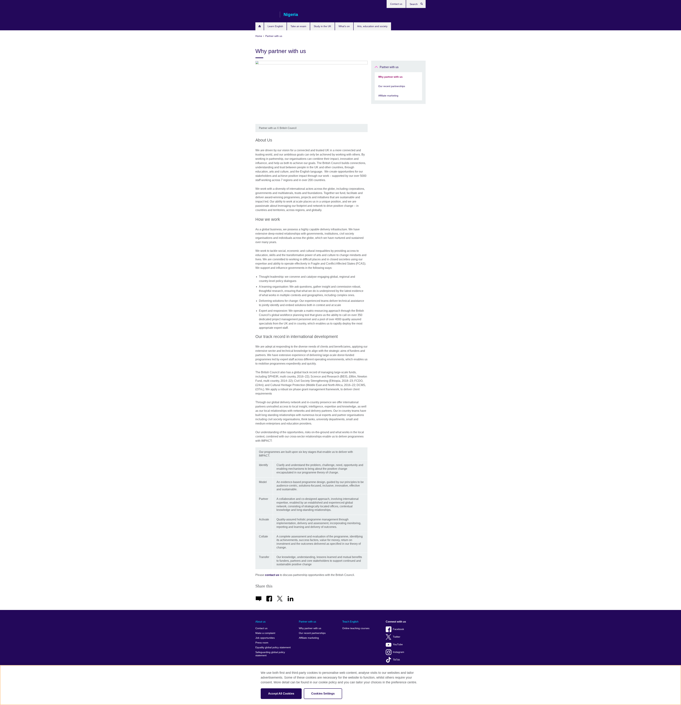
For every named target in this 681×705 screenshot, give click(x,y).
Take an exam (298, 26)
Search (423, 4)
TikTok (396, 659)
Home (259, 26)
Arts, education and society (372, 26)
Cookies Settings (323, 693)
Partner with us (389, 67)
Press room (261, 642)
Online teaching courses (355, 628)
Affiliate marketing (388, 95)
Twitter (396, 636)
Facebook (398, 629)
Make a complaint (265, 633)
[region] (340, 685)
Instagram (398, 652)
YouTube (398, 644)
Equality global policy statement (273, 647)
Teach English (350, 621)
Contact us (396, 3)
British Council (265, 15)
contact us (272, 574)
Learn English (275, 26)
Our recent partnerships (391, 86)
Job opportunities (265, 638)
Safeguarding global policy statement (270, 654)
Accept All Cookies (281, 693)
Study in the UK (322, 26)
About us (260, 621)
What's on (344, 26)
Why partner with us (390, 76)
